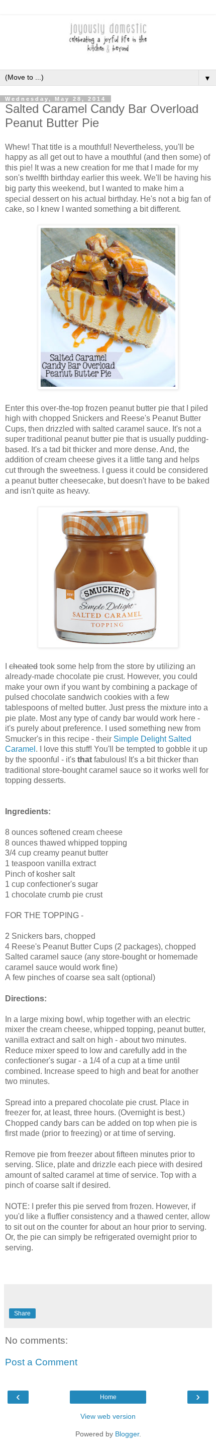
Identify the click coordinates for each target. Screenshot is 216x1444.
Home (108, 1397)
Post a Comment (41, 1362)
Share (22, 1313)
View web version (108, 1416)
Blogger (127, 1434)
